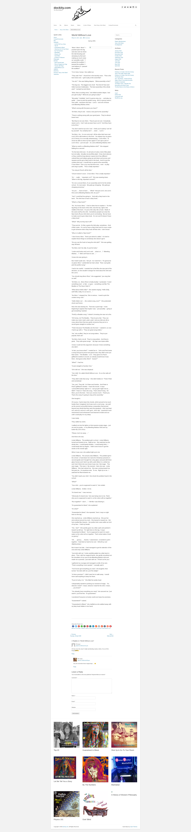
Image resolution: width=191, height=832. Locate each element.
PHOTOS (56, 71)
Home (55, 25)
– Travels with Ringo (59, 65)
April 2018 (117, 65)
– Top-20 (56, 45)
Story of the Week (64, 29)
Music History (85, 628)
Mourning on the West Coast (122, 85)
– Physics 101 (57, 54)
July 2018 (117, 60)
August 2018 (118, 59)
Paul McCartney (92, 628)
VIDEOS (56, 69)
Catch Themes (133, 826)
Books (72, 25)
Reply (73, 653)
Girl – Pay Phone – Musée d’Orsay (123, 78)
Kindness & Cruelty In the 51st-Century (124, 72)
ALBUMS (56, 42)
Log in (116, 93)
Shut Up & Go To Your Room (122, 750)
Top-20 (56, 750)
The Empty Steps (119, 77)
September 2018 (119, 57)
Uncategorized (118, 44)
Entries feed (118, 94)
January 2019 (118, 50)
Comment (74, 677)
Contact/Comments (113, 25)
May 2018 (117, 64)
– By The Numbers (58, 50)
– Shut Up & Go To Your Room (61, 49)
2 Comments (87, 37)
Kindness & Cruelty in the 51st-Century (124, 75)
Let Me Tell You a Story (63, 781)
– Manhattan (57, 52)
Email (73, 701)
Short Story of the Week (100, 25)
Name (73, 695)
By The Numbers (89, 785)
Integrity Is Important (120, 82)
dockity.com (62, 7)
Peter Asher (99, 628)
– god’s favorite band (59, 62)
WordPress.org (118, 98)
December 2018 (119, 52)
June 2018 (117, 62)
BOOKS (56, 60)
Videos (78, 25)
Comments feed (119, 96)
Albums (66, 25)
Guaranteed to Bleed (91, 750)
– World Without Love (59, 67)
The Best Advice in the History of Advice (124, 87)
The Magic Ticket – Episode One (123, 83)
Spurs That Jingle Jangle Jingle (122, 73)
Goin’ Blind (87, 819)
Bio (60, 25)
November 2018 (119, 54)
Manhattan (115, 785)
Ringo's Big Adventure (120, 41)
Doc (81, 37)
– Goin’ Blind (57, 55)
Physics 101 (58, 819)
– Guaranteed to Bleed (59, 47)
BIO (55, 40)
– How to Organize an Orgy (60, 64)
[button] (73, 626)
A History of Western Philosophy (124, 795)
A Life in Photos (87, 25)
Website (74, 707)
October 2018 (118, 55)
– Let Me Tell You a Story (60, 44)
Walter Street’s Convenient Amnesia (123, 80)
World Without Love (106, 628)
